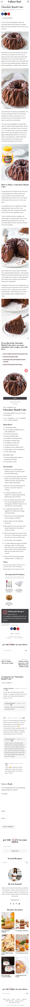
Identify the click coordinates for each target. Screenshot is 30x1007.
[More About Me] (15, 875)
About (18, 999)
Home (13, 999)
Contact (24, 999)
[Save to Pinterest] (8, 14)
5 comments (9, 637)
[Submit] (27, 862)
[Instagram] (13, 903)
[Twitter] (19, 903)
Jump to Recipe (7, 18)
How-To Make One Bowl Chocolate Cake (15, 354)
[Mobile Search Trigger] (27, 2)
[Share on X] (5, 14)
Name (3, 811)
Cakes (12, 633)
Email (3, 818)
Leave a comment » (19, 637)
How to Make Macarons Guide (7, 661)
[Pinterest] (16, 903)
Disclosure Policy (14, 1002)
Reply (12, 740)
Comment (4, 794)
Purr (22, 1005)
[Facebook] (10, 903)
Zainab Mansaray (10, 9)
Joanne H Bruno (8, 688)
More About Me (15, 900)
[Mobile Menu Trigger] (2, 2)
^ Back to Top (6, 999)
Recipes (17, 633)
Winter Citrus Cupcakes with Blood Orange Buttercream (23, 663)
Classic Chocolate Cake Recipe (12, 364)
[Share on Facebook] (2, 14)
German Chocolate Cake (10, 356)
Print (15, 398)
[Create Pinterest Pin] (26, 370)
